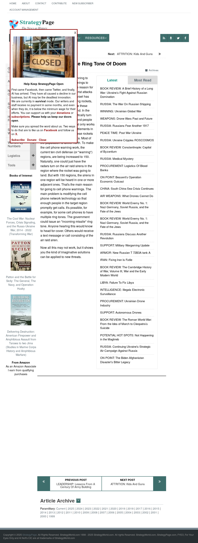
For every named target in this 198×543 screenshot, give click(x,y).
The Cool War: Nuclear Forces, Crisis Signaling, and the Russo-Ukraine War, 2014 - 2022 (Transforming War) (21, 226)
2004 (128, 512)
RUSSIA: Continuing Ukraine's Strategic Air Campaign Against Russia (125, 348)
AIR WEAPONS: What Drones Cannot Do (126, 196)
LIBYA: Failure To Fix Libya (117, 282)
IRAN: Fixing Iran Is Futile (116, 260)
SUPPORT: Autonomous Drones (121, 312)
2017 (139, 508)
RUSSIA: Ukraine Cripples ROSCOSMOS (127, 140)
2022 (96, 508)
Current (61, 508)
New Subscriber (82, 3)
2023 (88, 508)
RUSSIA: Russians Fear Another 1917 (124, 125)
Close (42, 140)
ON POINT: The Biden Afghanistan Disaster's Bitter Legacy (122, 360)
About (26, 3)
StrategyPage (29, 534)
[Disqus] (101, 424)
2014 (43, 512)
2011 (69, 512)
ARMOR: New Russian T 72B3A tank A (125, 252)
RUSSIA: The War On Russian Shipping (125, 104)
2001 (154, 512)
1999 (52, 516)
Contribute (59, 3)
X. (16, 134)
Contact (40, 3)
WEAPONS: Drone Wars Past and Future (126, 118)
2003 (137, 512)
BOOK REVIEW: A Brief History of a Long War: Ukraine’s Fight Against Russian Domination (126, 92)
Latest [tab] (112, 80)
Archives (154, 70)
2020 (113, 508)
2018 (130, 508)
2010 (77, 512)
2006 (111, 512)
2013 (52, 512)
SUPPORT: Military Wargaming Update (124, 245)
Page (37, 24)
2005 (120, 512)
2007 (103, 512)
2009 (86, 512)
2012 (60, 512)
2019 (122, 508)
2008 (94, 512)
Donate (32, 140)
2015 (156, 508)
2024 (79, 508)
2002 (145, 512)
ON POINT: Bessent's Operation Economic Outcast (120, 179)
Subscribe (18, 140)
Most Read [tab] (142, 80)
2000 (43, 516)
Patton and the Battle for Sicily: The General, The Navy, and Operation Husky (21, 282)
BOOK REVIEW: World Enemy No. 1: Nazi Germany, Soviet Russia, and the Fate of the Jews (124, 207)
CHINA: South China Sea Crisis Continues (127, 188)
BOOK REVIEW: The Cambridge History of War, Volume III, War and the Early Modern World (126, 271)
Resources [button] (95, 38)
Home (12, 3)
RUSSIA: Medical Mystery (117, 158)
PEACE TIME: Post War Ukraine (120, 133)
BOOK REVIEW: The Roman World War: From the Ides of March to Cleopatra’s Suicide (126, 323)
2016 (147, 508)
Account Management (23, 9)
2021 (105, 508)
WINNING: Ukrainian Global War (120, 111)
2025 (71, 508)
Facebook (50, 130)
